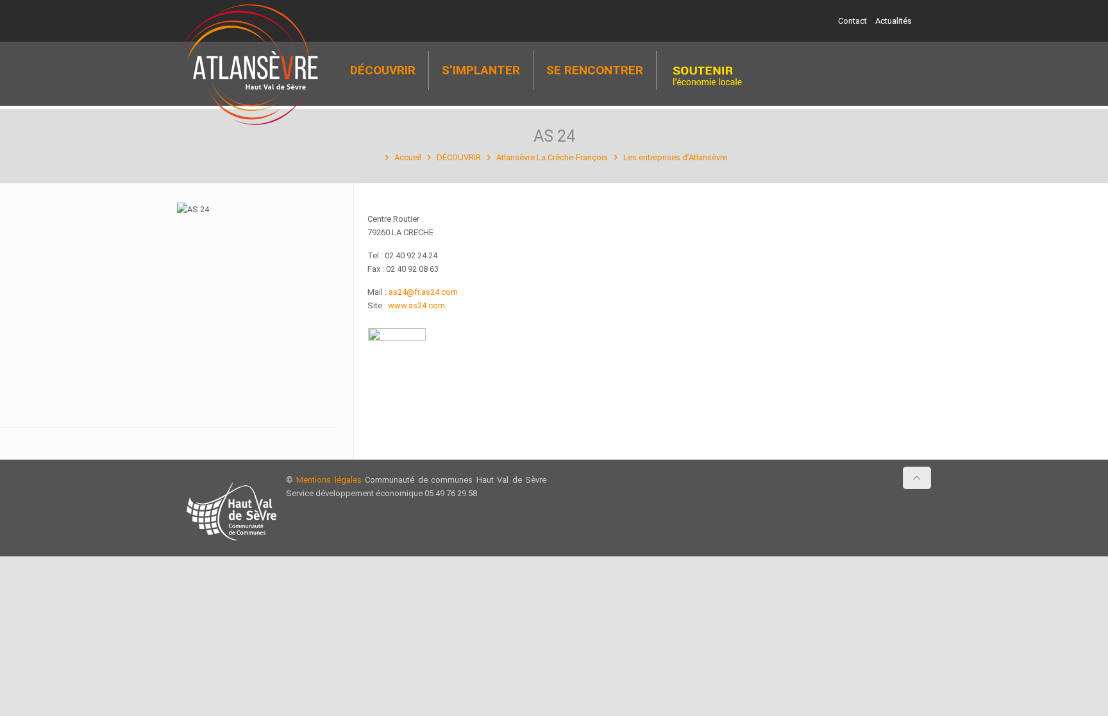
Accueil (407, 157)
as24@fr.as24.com (423, 292)
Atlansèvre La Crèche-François (552, 157)
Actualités (893, 21)
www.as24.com (416, 305)
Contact (852, 21)
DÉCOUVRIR (459, 157)
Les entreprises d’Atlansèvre (675, 157)
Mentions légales (328, 480)
